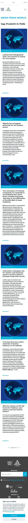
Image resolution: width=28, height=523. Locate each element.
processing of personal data (17, 480)
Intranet (25, 2)
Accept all (14, 515)
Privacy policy (11, 511)
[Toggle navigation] (25, 9)
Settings (14, 519)
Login (13, 2)
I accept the (14, 480)
